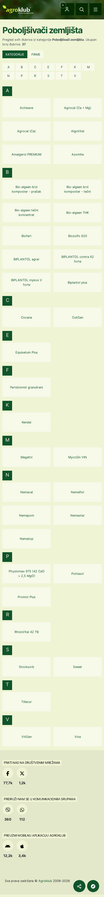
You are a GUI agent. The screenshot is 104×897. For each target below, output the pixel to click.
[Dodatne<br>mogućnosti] (93, 886)
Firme (35, 54)
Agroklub (45, 881)
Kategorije (15, 54)
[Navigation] (95, 9)
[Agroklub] (17, 9)
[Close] (82, 9)
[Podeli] (79, 886)
